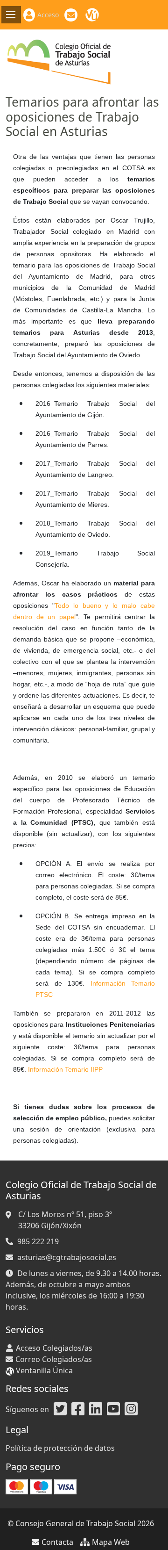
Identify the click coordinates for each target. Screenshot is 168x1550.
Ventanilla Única (93, 15)
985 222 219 (38, 1241)
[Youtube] (113, 1409)
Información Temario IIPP (65, 1069)
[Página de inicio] (59, 61)
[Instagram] (131, 1409)
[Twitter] (60, 1409)
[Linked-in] (95, 1409)
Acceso (48, 14)
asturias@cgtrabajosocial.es (66, 1257)
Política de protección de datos (60, 1448)
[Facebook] (77, 1409)
